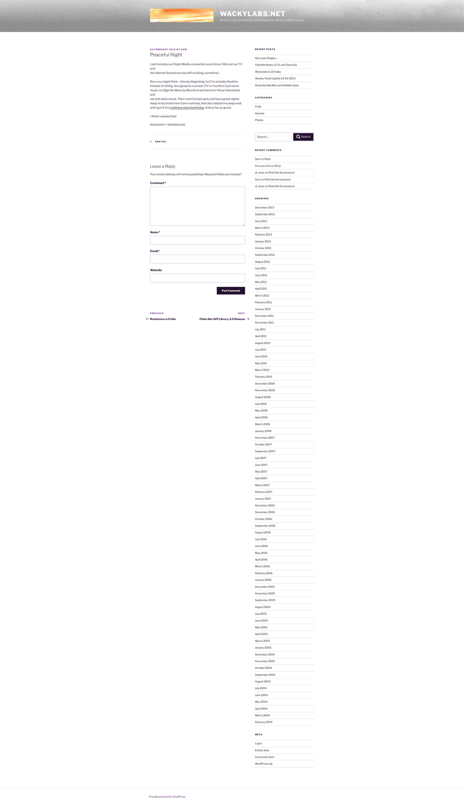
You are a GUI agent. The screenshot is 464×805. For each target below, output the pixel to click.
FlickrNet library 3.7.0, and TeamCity (276, 64)
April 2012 (261, 288)
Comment (158, 183)
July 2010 (260, 349)
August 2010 (262, 342)
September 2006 (265, 525)
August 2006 (263, 532)
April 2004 (261, 708)
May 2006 (261, 552)
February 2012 (263, 302)
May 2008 (261, 410)
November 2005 (265, 593)
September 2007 (265, 451)
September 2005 (265, 600)
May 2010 (261, 363)
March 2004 (262, 715)
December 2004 (265, 654)
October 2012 (263, 248)
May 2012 (261, 281)
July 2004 (261, 688)
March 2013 (262, 227)
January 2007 (263, 498)
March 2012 (262, 295)
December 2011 (264, 315)
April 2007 (261, 478)
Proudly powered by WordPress (167, 796)
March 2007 (262, 485)
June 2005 (261, 620)
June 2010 (261, 356)
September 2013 (265, 214)
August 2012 (262, 261)
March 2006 (262, 566)
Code (258, 106)
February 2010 (263, 376)
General (259, 113)
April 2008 (261, 417)
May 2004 (261, 701)
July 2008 (261, 403)
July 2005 (261, 613)
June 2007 (261, 464)
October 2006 (263, 518)
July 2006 (261, 539)
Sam (184, 49)
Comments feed (264, 756)
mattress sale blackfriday (187, 107)
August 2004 (263, 681)
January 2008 (263, 430)
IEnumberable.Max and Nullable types (277, 85)
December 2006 (265, 505)
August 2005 (263, 607)
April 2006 (261, 559)
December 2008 (265, 383)
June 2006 (261, 545)
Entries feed (262, 750)
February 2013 (263, 234)
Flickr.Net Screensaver (281, 172)
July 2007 (260, 457)
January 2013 (263, 241)
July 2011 (260, 329)
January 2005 (263, 647)
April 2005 (261, 633)
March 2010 (262, 369)
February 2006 (263, 573)
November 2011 (264, 322)
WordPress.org (263, 763)
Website (156, 270)
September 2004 (265, 674)
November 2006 (265, 512)
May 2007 (261, 471)
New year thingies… (266, 58)
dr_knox (259, 172)
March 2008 (262, 424)
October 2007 (263, 444)
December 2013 (264, 207)
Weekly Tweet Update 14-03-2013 (275, 78)
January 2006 (263, 579)
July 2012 (260, 268)
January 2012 (263, 309)
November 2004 (265, 661)
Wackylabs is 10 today (268, 71)
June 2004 (261, 695)
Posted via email (156, 124)
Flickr (267, 158)
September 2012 (265, 254)
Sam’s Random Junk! (176, 124)
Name (155, 232)
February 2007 (263, 491)
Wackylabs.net (253, 14)
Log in (258, 743)
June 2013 (261, 221)
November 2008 (265, 390)
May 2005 (261, 627)
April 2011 (261, 336)
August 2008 (263, 397)
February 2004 (263, 722)
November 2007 (265, 437)
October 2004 (263, 667)
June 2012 (261, 275)
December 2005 (265, 586)
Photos (160, 141)
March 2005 (262, 640)
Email (155, 251)
